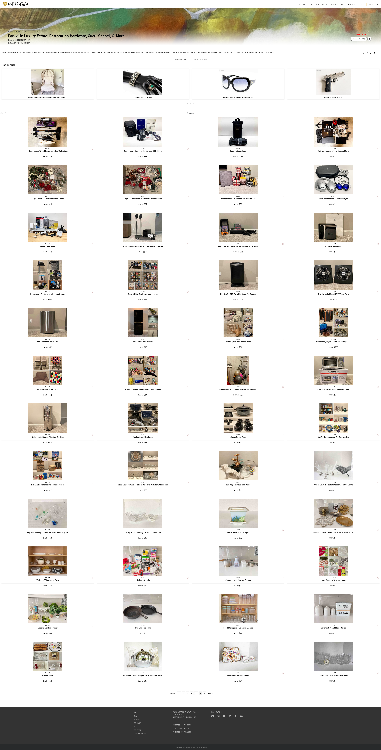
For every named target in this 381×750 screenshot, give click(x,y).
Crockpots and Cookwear (142, 437)
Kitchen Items (47, 675)
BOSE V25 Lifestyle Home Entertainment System (143, 246)
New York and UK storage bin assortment (238, 198)
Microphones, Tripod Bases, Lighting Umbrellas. (48, 151)
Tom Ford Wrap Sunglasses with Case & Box (238, 97)
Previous (172, 693)
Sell (311, 4)
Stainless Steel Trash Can (47, 341)
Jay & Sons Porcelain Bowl (238, 675)
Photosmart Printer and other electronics (47, 294)
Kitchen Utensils (143, 580)
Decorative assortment (142, 341)
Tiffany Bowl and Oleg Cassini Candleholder (143, 532)
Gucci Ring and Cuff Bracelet (143, 97)
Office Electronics (47, 246)
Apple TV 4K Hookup (333, 246)
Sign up (361, 4)
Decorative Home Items (48, 628)
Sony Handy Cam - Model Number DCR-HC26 (143, 151)
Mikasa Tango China (238, 437)
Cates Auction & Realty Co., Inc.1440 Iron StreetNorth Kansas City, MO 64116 (186, 714)
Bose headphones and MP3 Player (333, 198)
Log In (370, 4)
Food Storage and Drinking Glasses (238, 628)
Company (334, 4)
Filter (6, 113)
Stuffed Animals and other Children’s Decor (143, 389)
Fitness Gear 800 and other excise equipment (238, 389)
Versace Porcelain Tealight (238, 532)
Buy (317, 4)
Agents (325, 4)
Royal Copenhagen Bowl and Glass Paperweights (47, 532)
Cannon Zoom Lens (238, 151)
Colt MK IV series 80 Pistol (333, 97)
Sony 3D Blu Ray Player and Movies (143, 294)
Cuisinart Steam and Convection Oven (333, 389)
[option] (47, 84)
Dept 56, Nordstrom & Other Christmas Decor (143, 198)
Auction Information (200, 59)
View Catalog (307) (359, 39)
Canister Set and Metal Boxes (333, 628)
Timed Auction (17, 32)
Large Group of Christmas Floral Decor (48, 198)
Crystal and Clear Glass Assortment (333, 675)
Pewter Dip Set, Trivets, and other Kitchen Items (333, 532)
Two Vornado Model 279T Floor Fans (333, 294)
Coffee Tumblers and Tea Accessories (333, 437)
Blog (343, 4)
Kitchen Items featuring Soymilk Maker (47, 484)
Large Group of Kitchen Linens (333, 580)
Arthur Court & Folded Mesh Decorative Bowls (333, 484)
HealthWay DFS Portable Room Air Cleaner (238, 294)
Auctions (302, 4)
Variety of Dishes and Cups (48, 580)
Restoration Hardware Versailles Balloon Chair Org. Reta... (48, 97)
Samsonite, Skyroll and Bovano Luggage (333, 341)
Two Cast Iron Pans (143, 628)
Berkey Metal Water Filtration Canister (48, 437)
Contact (351, 4)
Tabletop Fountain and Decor (238, 484)
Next (209, 693)
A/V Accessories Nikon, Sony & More (333, 151)
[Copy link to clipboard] (363, 53)
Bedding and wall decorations (238, 341)
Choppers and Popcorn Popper (238, 580)
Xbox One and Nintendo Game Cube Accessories (238, 246)
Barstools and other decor (48, 389)
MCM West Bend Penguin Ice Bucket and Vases (142, 675)
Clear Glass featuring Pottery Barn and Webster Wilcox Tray (143, 484)
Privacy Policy (140, 734)
